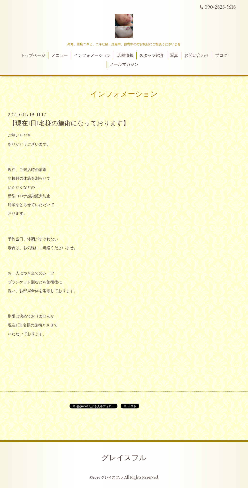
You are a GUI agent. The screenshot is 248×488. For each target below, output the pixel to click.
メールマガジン (124, 64)
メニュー (59, 55)
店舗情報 (125, 55)
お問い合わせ (196, 55)
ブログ (221, 55)
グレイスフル (124, 458)
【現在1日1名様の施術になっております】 (69, 123)
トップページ (33, 55)
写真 (174, 55)
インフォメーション (92, 55)
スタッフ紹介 (151, 55)
